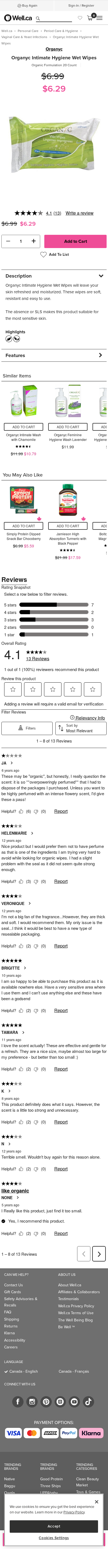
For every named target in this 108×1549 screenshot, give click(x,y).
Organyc (54, 49)
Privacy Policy (73, 1512)
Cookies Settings (54, 1537)
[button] (8, 241)
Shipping (11, 1319)
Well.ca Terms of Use (76, 1313)
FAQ (7, 1312)
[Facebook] (18, 1401)
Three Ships (50, 1486)
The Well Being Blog (75, 1320)
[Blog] (60, 1401)
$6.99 (52, 76)
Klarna (9, 1333)
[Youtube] (74, 1401)
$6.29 (54, 88)
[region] (54, 1520)
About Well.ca (69, 1285)
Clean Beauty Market (87, 1482)
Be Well (66, 1327)
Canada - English (23, 1371)
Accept (54, 1526)
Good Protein (51, 1479)
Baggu (9, 1486)
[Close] (97, 1502)
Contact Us (13, 1285)
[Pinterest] (46, 1401)
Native (9, 1479)
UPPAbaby (49, 1493)
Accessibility (14, 1340)
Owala (9, 1493)
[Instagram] (32, 1401)
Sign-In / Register (81, 5)
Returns (11, 1326)
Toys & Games (88, 1492)
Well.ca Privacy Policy (76, 1306)
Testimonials (68, 1299)
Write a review (80, 213)
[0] (89, 18)
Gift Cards (12, 1292)
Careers (11, 1347)
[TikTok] (88, 1401)
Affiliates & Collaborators (79, 1292)
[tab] (54, 276)
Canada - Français (74, 1371)
